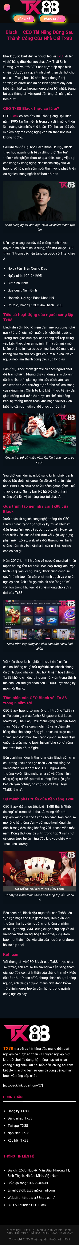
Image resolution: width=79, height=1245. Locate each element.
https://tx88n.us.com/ (38, 1198)
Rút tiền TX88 (18, 1140)
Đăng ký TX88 (18, 1111)
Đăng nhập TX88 (20, 1118)
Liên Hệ (29, 1230)
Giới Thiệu (14, 1230)
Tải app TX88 (18, 1126)
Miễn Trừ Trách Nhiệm (23, 1233)
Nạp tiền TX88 (18, 1133)
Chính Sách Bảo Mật (58, 1233)
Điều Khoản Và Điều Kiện (54, 1230)
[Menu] (7, 7)
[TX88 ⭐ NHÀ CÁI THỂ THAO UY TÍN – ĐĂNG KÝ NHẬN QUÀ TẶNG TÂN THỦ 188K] (40, 7)
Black (14, 116)
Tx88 (60, 56)
